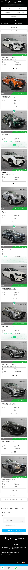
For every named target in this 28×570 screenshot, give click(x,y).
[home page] (16, 2)
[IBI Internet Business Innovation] (23, 562)
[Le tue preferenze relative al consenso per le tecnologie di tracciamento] (2, 567)
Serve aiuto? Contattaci (7, 565)
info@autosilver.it (15, 548)
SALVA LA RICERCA (14, 30)
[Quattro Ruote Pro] (26, 562)
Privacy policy (9, 552)
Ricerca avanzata (18, 23)
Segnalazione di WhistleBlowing (7, 554)
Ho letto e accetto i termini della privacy (10, 525)
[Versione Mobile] (2, 2)
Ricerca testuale (4, 23)
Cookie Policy (3, 552)
